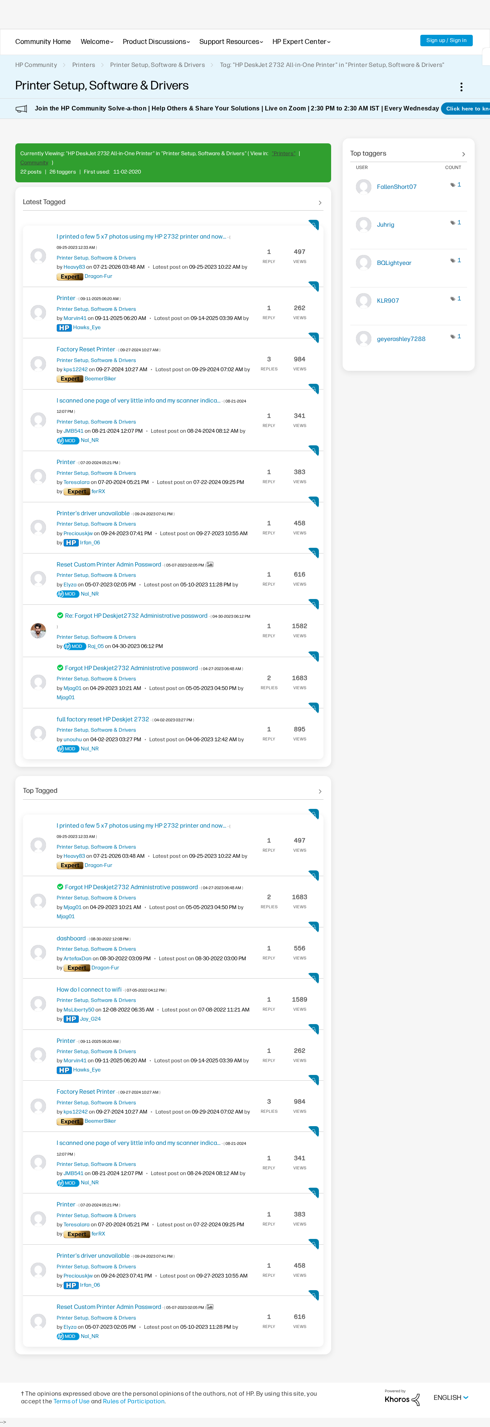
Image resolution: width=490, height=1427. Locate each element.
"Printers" (284, 153)
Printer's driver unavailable (116, 513)
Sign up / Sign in (446, 40)
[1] (486, 56)
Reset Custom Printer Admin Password (132, 564)
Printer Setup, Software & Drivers (157, 64)
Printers (83, 64)
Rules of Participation (134, 1401)
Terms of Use (72, 1401)
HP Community (36, 64)
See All (173, 199)
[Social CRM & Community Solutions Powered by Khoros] (402, 1397)
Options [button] (465, 87)
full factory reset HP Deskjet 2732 (125, 719)
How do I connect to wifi (112, 989)
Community (34, 162)
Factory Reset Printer (108, 349)
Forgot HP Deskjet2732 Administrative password (154, 668)
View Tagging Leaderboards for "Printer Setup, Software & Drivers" (409, 150)
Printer (89, 298)
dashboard (94, 938)
